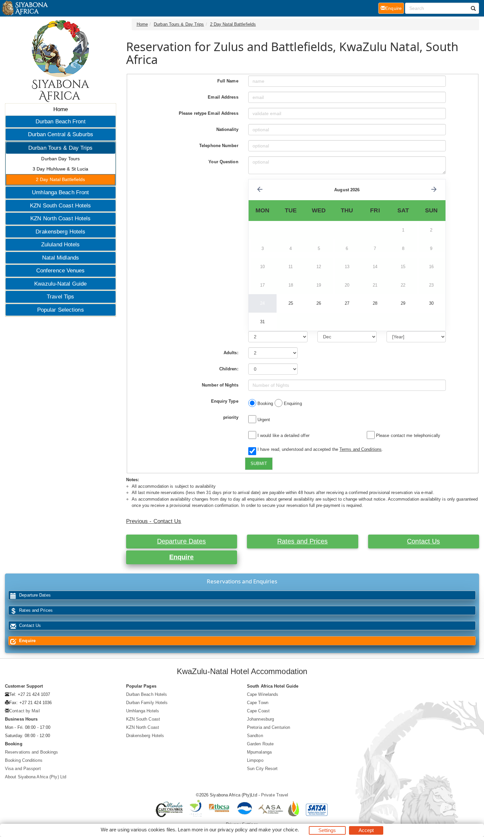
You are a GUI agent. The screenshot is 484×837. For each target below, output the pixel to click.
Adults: (231, 352)
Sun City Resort (262, 768)
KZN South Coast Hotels (60, 205)
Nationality (227, 129)
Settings (327, 830)
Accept (366, 830)
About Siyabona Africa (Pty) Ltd (35, 776)
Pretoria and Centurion (268, 727)
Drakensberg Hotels (60, 232)
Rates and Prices (302, 541)
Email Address (223, 97)
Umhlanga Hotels (142, 710)
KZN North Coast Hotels (60, 218)
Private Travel (274, 794)
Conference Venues (60, 270)
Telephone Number (218, 145)
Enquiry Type (224, 401)
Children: (228, 368)
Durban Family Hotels (147, 702)
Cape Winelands (262, 694)
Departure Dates (181, 541)
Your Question (223, 161)
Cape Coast (258, 710)
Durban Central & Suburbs (60, 134)
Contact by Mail (24, 710)
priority (230, 417)
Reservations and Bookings (31, 752)
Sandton (255, 735)
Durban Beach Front (61, 121)
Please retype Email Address (208, 113)
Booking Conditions (23, 760)
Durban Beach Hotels (146, 694)
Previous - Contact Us (153, 521)
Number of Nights (220, 385)
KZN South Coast (143, 719)
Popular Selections (60, 310)
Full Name (227, 80)
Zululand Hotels (60, 244)
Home (60, 109)
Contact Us (423, 541)
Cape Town (257, 702)
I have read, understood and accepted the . (319, 449)
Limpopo (255, 760)
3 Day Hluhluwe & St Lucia (61, 168)
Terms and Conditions (360, 449)
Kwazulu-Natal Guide (60, 284)
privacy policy (233, 829)
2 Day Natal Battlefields (60, 179)
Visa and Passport (23, 768)
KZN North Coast (142, 727)
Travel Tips (60, 297)
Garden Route (260, 743)
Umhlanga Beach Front (60, 192)
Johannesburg (260, 719)
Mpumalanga (259, 752)
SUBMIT (259, 463)
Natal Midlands (60, 258)
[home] (24, 8)
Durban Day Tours (60, 158)
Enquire (181, 557)
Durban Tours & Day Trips (60, 148)
